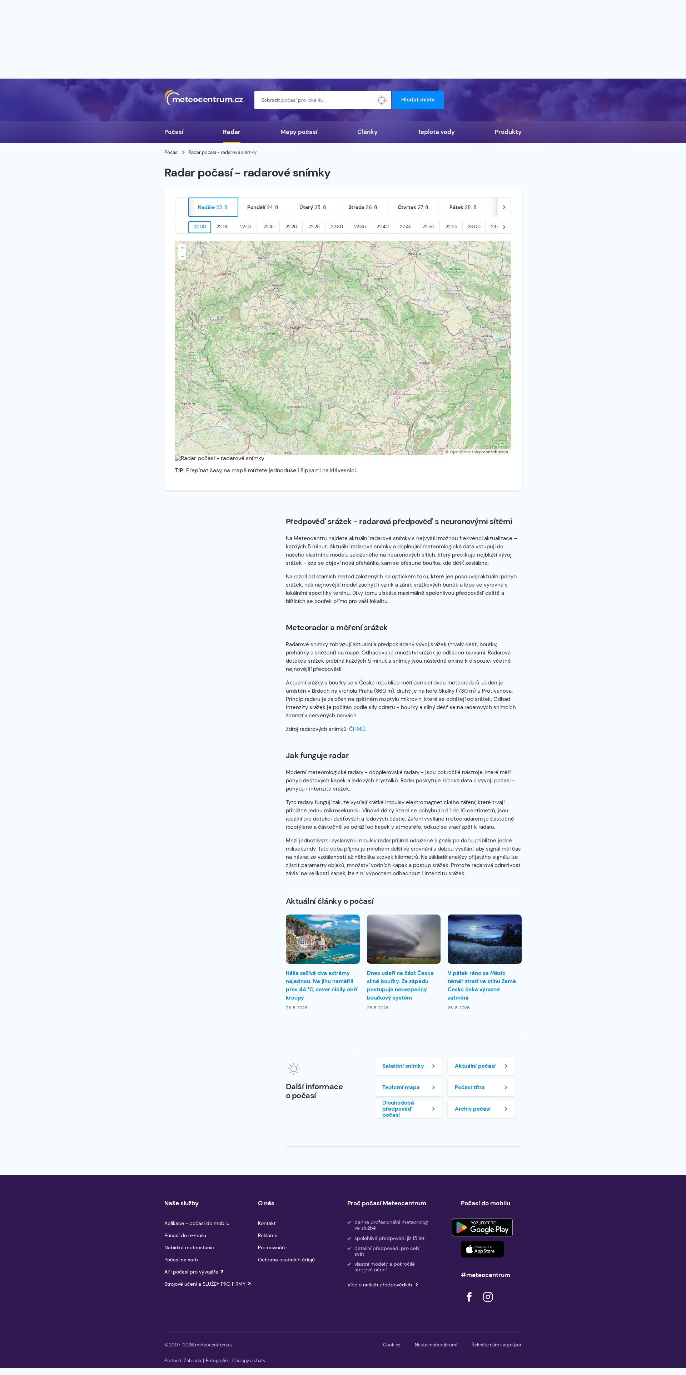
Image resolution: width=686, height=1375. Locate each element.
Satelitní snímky (403, 1066)
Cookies (392, 1345)
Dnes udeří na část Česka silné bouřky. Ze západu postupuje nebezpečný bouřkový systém (400, 985)
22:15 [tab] (268, 227)
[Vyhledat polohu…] (382, 100)
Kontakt (266, 1223)
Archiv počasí (473, 1108)
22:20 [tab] (291, 227)
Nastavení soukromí (436, 1345)
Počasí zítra (470, 1087)
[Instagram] (488, 1303)
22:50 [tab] (428, 227)
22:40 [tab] (383, 227)
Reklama (268, 1235)
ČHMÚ (357, 729)
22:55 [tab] (451, 227)
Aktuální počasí (475, 1066)
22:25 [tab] (314, 227)
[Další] (504, 207)
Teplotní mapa (401, 1087)
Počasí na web (181, 1259)
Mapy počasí (298, 132)
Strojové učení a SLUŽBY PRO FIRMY (204, 1284)
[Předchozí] (181, 207)
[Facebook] (470, 1303)
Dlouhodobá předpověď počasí (398, 1109)
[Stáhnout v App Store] (482, 1249)
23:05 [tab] (497, 227)
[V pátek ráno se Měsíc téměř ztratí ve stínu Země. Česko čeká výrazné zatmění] (485, 939)
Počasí (173, 132)
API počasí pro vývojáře (191, 1272)
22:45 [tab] (406, 227)
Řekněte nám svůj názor (497, 1345)
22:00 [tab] (200, 227)
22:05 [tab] (223, 227)
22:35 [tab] (360, 227)
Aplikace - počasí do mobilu (196, 1223)
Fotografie (217, 1360)
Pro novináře (272, 1247)
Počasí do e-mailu (185, 1235)
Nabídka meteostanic (189, 1247)
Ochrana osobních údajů (286, 1259)
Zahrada (192, 1360)
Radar (231, 132)
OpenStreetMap (466, 452)
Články (367, 132)
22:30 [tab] (337, 227)
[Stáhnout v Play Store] (482, 1227)
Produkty (508, 132)
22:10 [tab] (245, 227)
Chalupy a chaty (248, 1360)
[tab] (213, 207)
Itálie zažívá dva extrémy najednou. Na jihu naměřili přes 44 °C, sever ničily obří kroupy (321, 985)
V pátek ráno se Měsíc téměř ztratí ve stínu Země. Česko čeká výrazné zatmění (482, 985)
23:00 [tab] (474, 227)
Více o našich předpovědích (379, 1284)
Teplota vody (436, 132)
